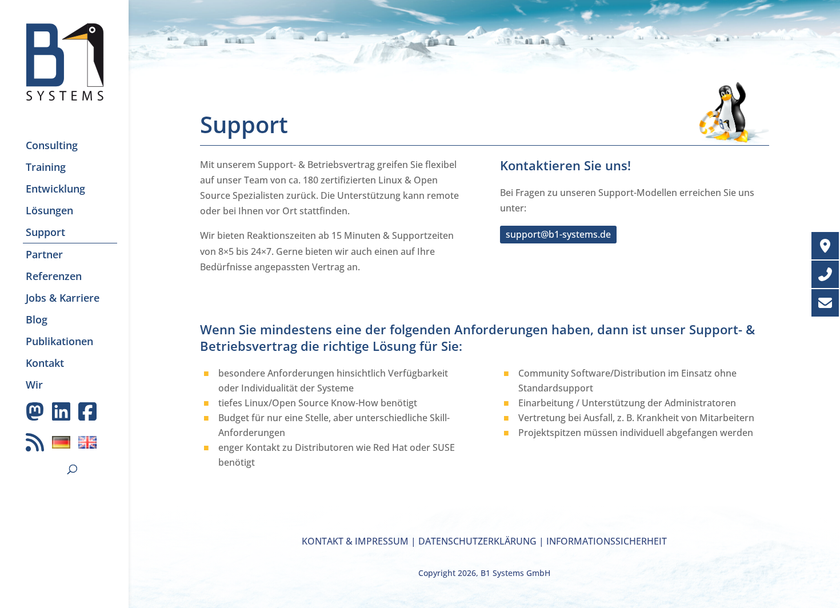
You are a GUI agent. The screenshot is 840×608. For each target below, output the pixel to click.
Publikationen (59, 341)
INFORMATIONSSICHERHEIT (606, 541)
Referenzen (54, 276)
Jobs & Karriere (62, 298)
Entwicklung (55, 188)
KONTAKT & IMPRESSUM (355, 541)
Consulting (52, 145)
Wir (34, 384)
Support (45, 232)
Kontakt (45, 363)
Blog (36, 319)
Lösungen (49, 210)
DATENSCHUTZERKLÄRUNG (477, 541)
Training (46, 167)
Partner (44, 254)
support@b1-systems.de (558, 234)
